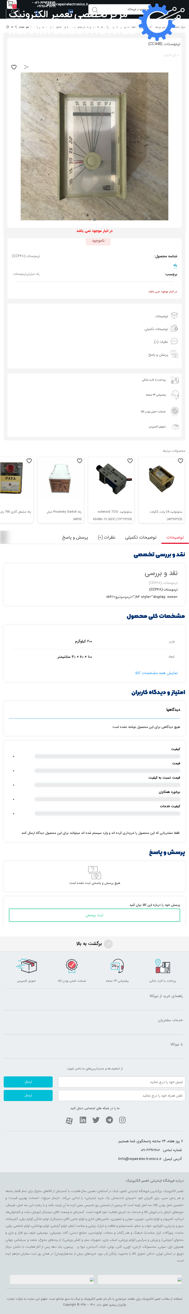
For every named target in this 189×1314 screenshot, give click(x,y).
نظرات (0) (161, 342)
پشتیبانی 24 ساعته (156, 395)
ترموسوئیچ (123, 597)
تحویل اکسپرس (157, 427)
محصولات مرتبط (174, 451)
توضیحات (161, 316)
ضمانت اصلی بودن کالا (153, 412)
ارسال (28, 1082)
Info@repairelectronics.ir (140, 1159)
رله (175, 265)
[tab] (94, 316)
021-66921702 (150, 1150)
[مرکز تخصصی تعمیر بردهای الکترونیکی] (96, 22)
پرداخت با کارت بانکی (154, 380)
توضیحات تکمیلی (156, 329)
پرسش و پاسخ (158, 354)
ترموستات (19, 274)
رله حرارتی (33, 274)
